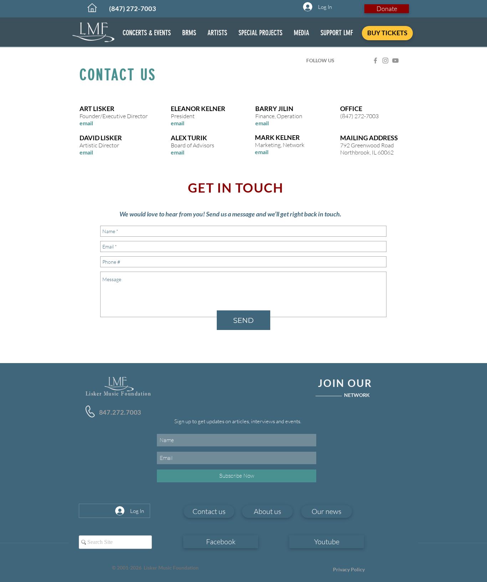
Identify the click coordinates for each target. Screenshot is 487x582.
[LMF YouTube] (395, 60)
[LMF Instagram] (385, 60)
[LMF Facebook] (375, 60)
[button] (146, 33)
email (86, 123)
